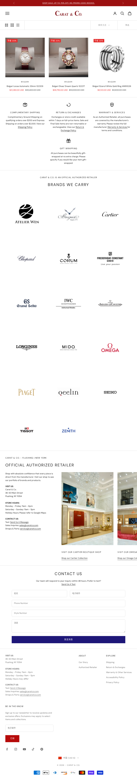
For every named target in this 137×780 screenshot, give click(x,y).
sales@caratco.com (28, 525)
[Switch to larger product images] (6, 25)
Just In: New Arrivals (68, 3)
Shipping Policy (25, 127)
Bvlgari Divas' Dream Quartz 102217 (68, 86)
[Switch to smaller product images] (12, 25)
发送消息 (68, 639)
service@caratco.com (30, 528)
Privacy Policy (112, 682)
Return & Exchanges (115, 667)
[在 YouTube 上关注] (24, 749)
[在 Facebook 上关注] (7, 749)
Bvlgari (25, 82)
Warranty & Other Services (119, 672)
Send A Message (18, 688)
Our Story (83, 662)
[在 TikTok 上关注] (33, 749)
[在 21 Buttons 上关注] (41, 749)
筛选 (127, 25)
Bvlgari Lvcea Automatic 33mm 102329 (25, 86)
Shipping (110, 662)
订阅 (12, 738)
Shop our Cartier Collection (74, 558)
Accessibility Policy (115, 677)
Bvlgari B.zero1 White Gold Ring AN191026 (112, 86)
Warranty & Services (117, 127)
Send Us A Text (68, 584)
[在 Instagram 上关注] (15, 749)
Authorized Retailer (88, 667)
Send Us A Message (19, 522)
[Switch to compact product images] (17, 25)
